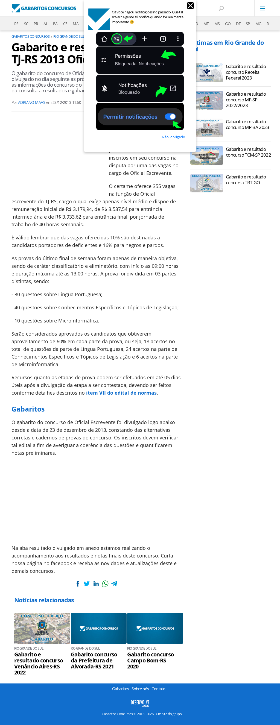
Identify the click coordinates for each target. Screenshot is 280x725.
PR (36, 23)
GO (228, 23)
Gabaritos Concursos (30, 36)
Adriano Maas (31, 102)
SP (248, 23)
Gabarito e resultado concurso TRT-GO (246, 179)
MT (206, 23)
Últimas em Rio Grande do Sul (227, 45)
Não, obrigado (173, 136)
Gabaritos (120, 688)
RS (16, 23)
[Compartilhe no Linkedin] (96, 583)
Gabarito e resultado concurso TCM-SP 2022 (248, 152)
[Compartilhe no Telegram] (114, 583)
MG (258, 23)
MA (75, 23)
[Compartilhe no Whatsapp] (105, 583)
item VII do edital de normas (121, 392)
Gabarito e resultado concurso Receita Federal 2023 (246, 72)
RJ (268, 23)
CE (65, 23)
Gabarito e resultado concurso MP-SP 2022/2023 (246, 99)
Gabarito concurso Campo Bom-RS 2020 (150, 660)
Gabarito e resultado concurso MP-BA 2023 (247, 124)
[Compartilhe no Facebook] (78, 583)
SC (26, 23)
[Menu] (262, 8)
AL (45, 23)
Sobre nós (140, 688)
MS (217, 23)
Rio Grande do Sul (69, 36)
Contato (158, 688)
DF (238, 23)
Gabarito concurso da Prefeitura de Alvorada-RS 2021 (94, 660)
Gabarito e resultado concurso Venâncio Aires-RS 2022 (38, 663)
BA (55, 23)
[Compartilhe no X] (87, 583)
